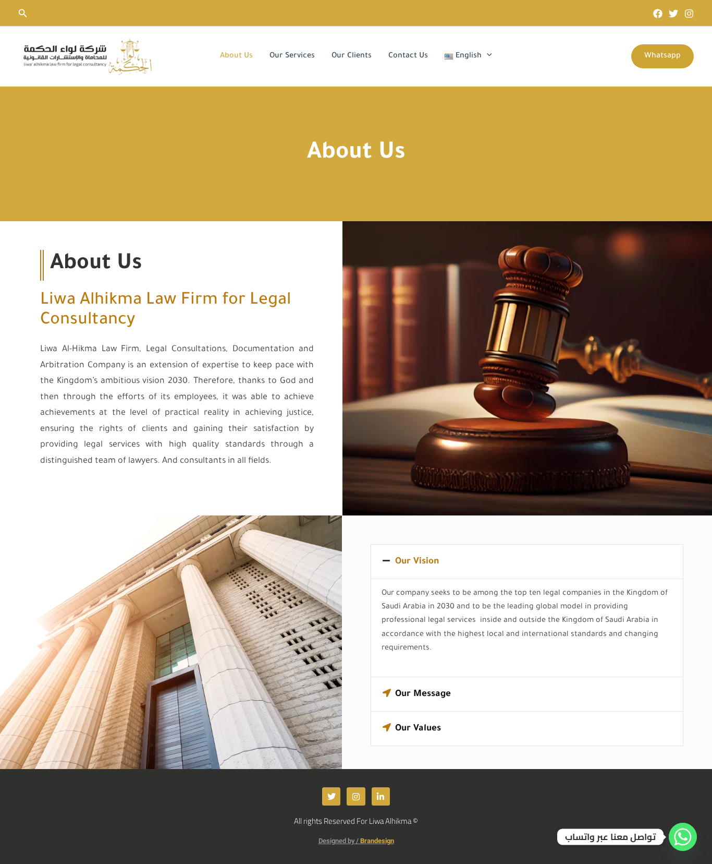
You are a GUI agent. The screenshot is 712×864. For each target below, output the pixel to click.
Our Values (418, 729)
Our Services (292, 56)
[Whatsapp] (683, 837)
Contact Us (408, 56)
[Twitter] (673, 13)
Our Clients (352, 56)
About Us (236, 56)
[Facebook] (657, 13)
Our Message (423, 695)
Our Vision (417, 562)
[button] (23, 13)
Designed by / (356, 841)
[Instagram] (689, 13)
